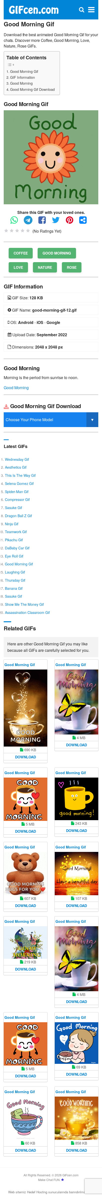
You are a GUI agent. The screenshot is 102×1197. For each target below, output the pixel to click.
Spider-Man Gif (16, 491)
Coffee (21, 253)
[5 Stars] (28, 230)
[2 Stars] (11, 230)
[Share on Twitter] (58, 222)
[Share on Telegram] (30, 222)
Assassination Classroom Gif (27, 612)
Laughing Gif (15, 572)
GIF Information (22, 77)
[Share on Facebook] (44, 222)
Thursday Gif (15, 580)
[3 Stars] (17, 230)
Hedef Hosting (37, 1192)
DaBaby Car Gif (17, 547)
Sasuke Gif (13, 507)
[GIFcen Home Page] (33, 9)
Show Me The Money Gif (24, 604)
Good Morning (21, 83)
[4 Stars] (22, 230)
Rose (71, 267)
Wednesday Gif (17, 459)
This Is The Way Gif (20, 475)
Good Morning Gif (24, 71)
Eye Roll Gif (14, 556)
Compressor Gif (17, 499)
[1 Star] (6, 230)
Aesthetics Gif (15, 467)
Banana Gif (14, 588)
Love (18, 267)
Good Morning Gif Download (32, 89)
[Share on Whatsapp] (16, 222)
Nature (45, 267)
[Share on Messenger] (85, 222)
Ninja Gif (11, 523)
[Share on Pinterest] (72, 222)
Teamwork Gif (16, 531)
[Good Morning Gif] (51, 157)
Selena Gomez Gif (19, 483)
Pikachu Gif (14, 539)
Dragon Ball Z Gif (18, 515)
